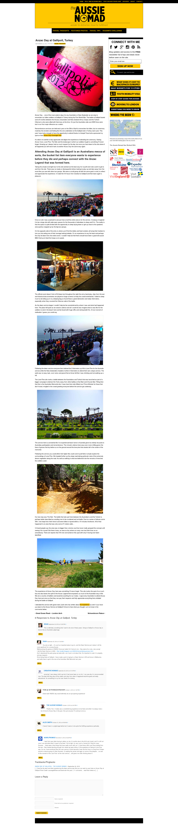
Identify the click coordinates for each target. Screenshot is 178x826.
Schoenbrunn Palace (96, 613)
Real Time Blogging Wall (93, 1)
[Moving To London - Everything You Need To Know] (125, 110)
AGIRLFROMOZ (49, 737)
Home (81, 1)
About (132, 1)
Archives (125, 1)
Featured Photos (79, 31)
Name (59, 799)
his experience (85, 605)
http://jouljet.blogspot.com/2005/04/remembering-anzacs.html (75, 651)
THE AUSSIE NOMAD (54, 705)
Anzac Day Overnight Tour (52, 135)
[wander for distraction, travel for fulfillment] (89, 16)
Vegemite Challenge (112, 31)
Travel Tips (95, 31)
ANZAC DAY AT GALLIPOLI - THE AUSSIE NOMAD (51, 766)
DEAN (46, 624)
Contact (139, 1)
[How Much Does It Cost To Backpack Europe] (125, 89)
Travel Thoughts (61, 31)
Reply (40, 634)
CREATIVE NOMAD (51, 670)
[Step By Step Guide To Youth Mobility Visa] (125, 100)
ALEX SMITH (47, 722)
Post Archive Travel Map (112, 1)
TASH (45, 641)
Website (57, 807)
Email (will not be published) (64, 803)
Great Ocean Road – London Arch (49, 613)
